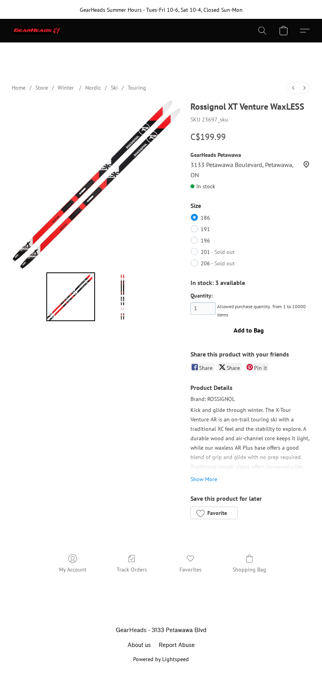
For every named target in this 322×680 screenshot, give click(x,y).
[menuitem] (293, 88)
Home (19, 87)
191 (205, 229)
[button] (37, 31)
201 (218, 251)
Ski (114, 87)
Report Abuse (177, 645)
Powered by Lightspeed (161, 659)
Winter (66, 87)
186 (205, 217)
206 (218, 263)
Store (41, 87)
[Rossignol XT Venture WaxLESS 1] (122, 296)
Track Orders (132, 569)
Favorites (190, 569)
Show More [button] (203, 479)
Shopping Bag (249, 569)
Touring (137, 87)
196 (205, 240)
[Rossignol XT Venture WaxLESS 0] (70, 296)
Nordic (93, 87)
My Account (72, 569)
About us (139, 645)
